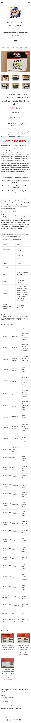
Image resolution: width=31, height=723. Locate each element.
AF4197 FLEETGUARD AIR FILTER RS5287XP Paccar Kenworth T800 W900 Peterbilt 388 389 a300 (8, 673)
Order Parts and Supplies (7, 697)
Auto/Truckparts (15, 717)
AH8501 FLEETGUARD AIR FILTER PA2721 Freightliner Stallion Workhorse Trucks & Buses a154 (23, 649)
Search (3, 695)
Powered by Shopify (23, 717)
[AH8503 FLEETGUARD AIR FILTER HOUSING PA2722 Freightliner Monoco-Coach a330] (7, 638)
